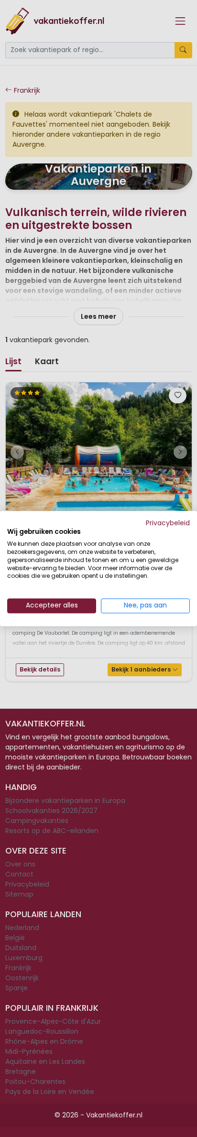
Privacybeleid (168, 523)
